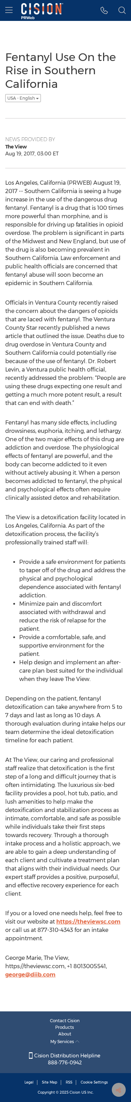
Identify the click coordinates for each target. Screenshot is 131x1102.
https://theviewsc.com (88, 921)
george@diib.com (30, 974)
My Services (62, 1041)
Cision (75, 1092)
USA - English (21, 98)
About (64, 1033)
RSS (69, 1082)
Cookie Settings (94, 1082)
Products (64, 1027)
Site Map (49, 1082)
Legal (29, 1082)
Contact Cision (65, 1020)
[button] (104, 10)
